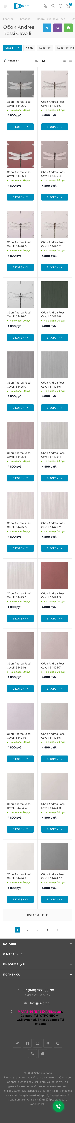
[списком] (64, 60)
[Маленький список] (37, 60)
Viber (57, 28)
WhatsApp (68, 28)
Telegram (47, 28)
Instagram (37, 1043)
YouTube (58, 1043)
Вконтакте (17, 1043)
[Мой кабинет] (60, 6)
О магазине (13, 954)
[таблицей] (70, 60)
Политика (11, 974)
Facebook (27, 1043)
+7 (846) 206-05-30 (38, 990)
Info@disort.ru (40, 1003)
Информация (14, 964)
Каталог (10, 943)
